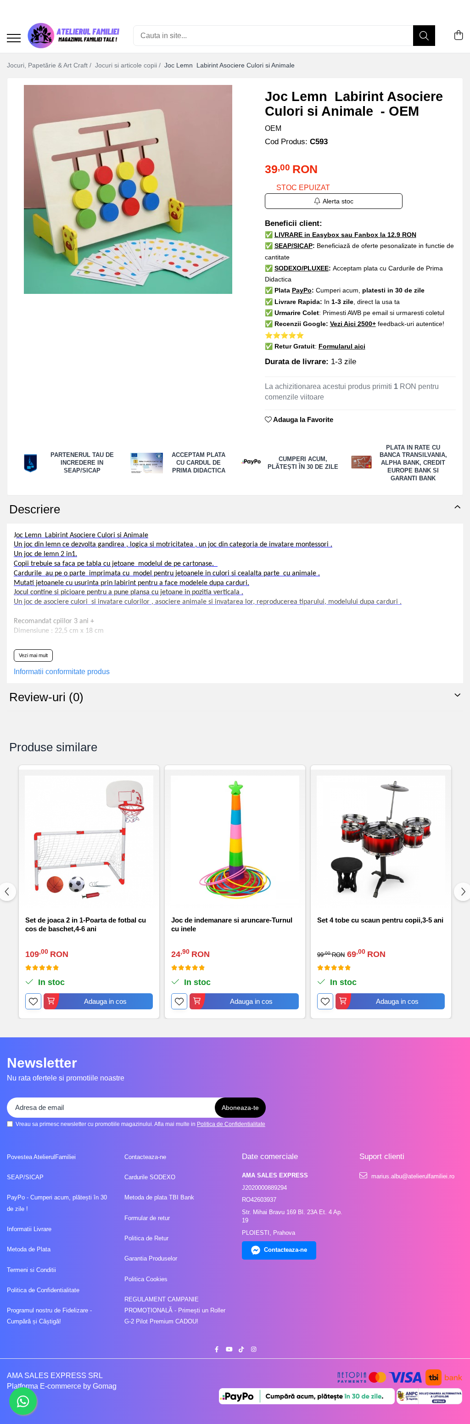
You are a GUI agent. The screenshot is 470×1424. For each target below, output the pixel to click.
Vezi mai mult (33, 655)
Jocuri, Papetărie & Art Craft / (50, 65)
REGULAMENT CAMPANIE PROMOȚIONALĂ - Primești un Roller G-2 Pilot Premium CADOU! (174, 1310)
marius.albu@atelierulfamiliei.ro (411, 1176)
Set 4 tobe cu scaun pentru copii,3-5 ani (380, 920)
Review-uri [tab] (46, 697)
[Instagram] (253, 1349)
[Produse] (14, 38)
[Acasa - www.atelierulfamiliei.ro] (73, 35)
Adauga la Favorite (302, 419)
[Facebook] (216, 1349)
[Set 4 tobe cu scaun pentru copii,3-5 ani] (381, 840)
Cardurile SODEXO (149, 1177)
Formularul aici (342, 346)
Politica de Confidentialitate (231, 1124)
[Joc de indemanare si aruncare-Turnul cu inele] (235, 840)
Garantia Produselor (150, 1258)
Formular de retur (147, 1218)
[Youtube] (229, 1349)
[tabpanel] (128, 189)
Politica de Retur (146, 1238)
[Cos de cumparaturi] (458, 35)
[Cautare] (424, 35)
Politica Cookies (146, 1279)
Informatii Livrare (29, 1229)
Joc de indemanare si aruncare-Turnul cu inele (231, 924)
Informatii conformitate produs (62, 671)
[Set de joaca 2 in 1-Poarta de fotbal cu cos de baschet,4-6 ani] (89, 840)
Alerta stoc (338, 201)
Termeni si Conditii (31, 1269)
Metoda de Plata (28, 1249)
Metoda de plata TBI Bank (159, 1197)
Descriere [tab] (34, 509)
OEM (273, 128)
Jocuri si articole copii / (128, 65)
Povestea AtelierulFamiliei (41, 1157)
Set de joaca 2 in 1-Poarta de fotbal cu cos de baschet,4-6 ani (85, 924)
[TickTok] (241, 1349)
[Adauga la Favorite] (33, 1001)
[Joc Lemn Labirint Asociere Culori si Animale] (128, 189)
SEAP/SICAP (25, 1177)
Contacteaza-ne (145, 1157)
